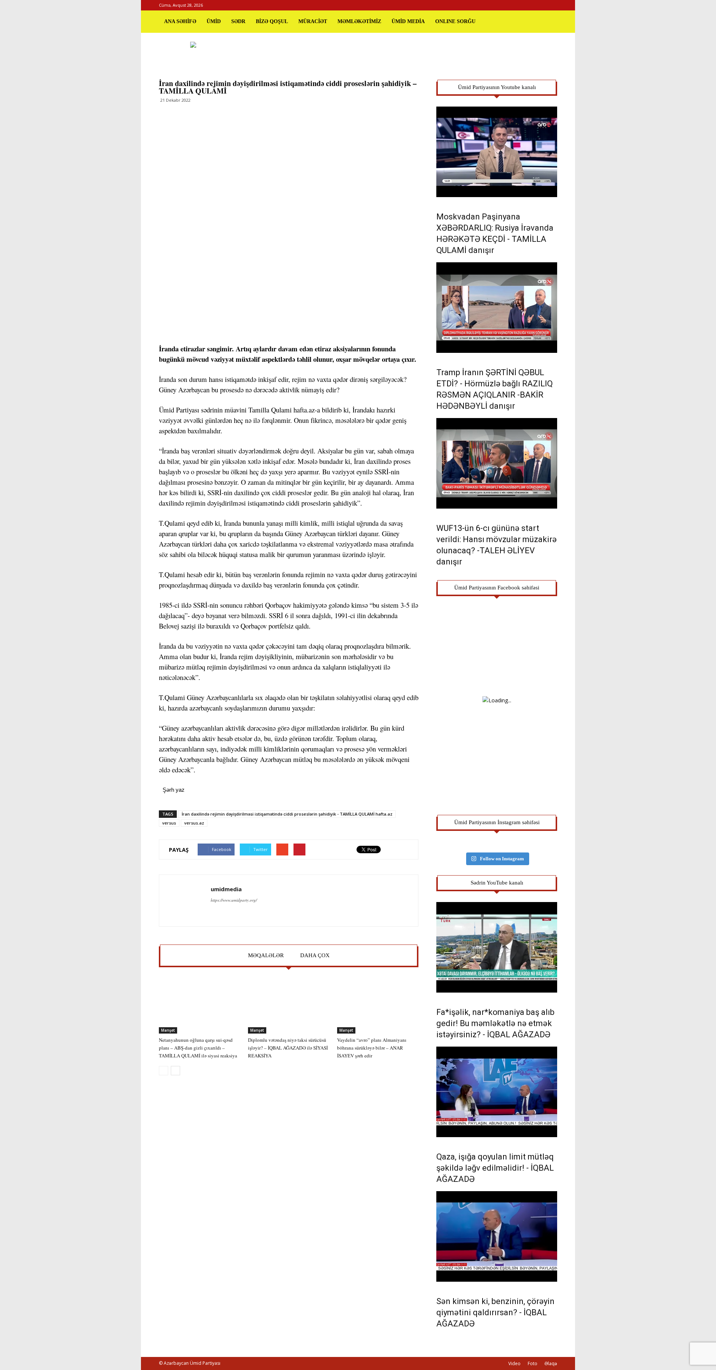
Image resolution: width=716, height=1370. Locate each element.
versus (169, 823)
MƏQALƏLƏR (266, 955)
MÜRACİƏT (312, 21)
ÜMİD (214, 21)
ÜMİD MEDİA (408, 21)
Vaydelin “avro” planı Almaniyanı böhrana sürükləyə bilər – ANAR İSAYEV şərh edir (371, 1048)
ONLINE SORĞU (455, 21)
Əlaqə (550, 1363)
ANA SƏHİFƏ (180, 21)
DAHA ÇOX (315, 955)
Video (514, 1363)
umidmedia (226, 889)
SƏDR (238, 21)
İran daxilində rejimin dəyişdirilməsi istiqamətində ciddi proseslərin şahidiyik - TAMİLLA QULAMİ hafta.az (287, 814)
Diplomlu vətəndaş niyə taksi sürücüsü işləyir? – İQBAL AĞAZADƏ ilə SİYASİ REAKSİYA (288, 1048)
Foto (532, 1363)
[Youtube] (551, 5)
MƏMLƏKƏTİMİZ (359, 21)
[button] (548, 22)
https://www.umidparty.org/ (234, 900)
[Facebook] (527, 5)
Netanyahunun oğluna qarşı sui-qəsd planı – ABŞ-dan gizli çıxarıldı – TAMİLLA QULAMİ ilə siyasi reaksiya (198, 1048)
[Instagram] (539, 5)
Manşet (168, 1030)
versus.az (194, 823)
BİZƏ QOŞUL (272, 21)
